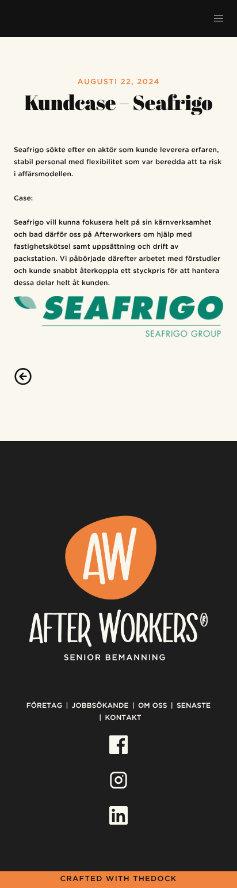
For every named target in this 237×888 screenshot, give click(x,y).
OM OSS (152, 706)
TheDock (155, 879)
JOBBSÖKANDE (100, 706)
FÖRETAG (44, 706)
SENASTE (194, 706)
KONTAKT (123, 718)
